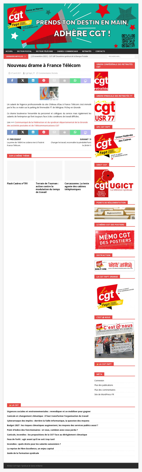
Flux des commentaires (104, 389)
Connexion (99, 380)
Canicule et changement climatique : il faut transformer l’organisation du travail (47, 416)
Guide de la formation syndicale (23, 453)
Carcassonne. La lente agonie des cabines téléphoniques (77, 186)
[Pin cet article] (43, 80)
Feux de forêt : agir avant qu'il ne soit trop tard (30, 439)
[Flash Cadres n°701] (20, 171)
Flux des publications (103, 385)
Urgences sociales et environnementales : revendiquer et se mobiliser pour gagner (49, 411)
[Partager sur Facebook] (12, 80)
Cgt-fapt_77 (30, 73)
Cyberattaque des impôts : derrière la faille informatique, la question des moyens (48, 420)
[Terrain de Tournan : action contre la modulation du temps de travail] (49, 171)
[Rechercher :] (121, 56)
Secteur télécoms (44, 51)
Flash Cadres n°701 (17, 183)
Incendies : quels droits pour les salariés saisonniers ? (34, 444)
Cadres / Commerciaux (67, 51)
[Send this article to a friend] (54, 80)
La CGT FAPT (105, 364)
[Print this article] (64, 80)
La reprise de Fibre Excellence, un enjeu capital (30, 448)
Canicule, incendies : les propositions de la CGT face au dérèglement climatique (47, 434)
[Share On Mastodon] (85, 80)
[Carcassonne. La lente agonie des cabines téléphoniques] (78, 171)
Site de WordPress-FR (104, 394)
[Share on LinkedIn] (33, 80)
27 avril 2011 (16, 73)
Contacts (100, 51)
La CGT (15, 405)
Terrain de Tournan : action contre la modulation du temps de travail (48, 188)
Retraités (86, 51)
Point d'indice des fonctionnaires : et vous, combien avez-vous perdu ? (42, 430)
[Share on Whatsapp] (75, 80)
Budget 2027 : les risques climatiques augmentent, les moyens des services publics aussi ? (52, 425)
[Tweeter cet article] (22, 80)
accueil (9, 51)
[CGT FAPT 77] (71, 47)
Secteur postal (24, 51)
